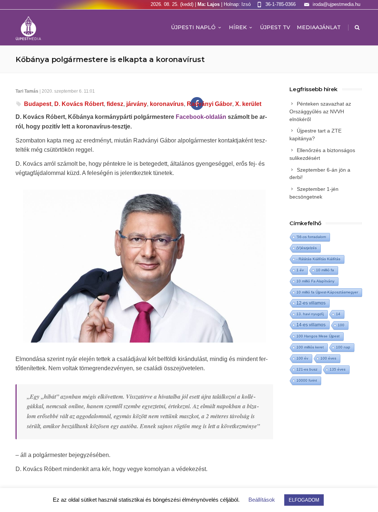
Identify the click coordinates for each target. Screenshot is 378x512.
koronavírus (167, 104)
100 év (302, 358)
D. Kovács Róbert (79, 104)
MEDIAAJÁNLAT (319, 27)
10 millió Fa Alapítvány (315, 281)
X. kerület (248, 104)
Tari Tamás (27, 91)
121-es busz (306, 369)
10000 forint (306, 380)
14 (338, 314)
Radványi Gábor (209, 104)
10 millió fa (325, 270)
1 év (300, 270)
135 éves (338, 369)
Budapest (37, 104)
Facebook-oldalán (201, 117)
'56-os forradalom (311, 237)
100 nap (343, 347)
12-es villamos (311, 302)
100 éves (328, 358)
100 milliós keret (310, 347)
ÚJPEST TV (275, 27)
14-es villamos (311, 324)
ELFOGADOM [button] (304, 500)
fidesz (115, 104)
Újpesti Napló (193, 27)
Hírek (238, 27)
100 (341, 325)
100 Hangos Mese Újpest (318, 336)
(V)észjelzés (306, 248)
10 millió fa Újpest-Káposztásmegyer (327, 292)
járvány (136, 104)
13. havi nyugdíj (310, 314)
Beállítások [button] (261, 499)
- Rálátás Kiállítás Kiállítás (318, 259)
